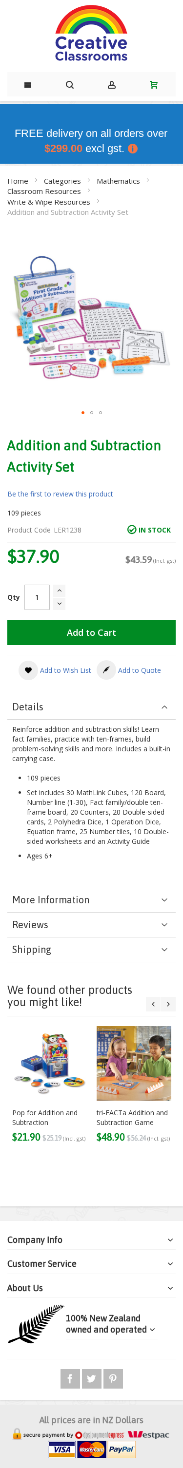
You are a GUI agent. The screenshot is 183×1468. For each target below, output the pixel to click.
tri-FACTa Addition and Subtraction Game (132, 1117)
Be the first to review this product (60, 493)
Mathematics (119, 181)
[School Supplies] (91, 33)
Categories (63, 181)
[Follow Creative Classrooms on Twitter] (92, 1377)
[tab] (91, 707)
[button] (83, 412)
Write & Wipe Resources (49, 202)
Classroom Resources (45, 191)
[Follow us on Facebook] (71, 1377)
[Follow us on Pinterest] (113, 1377)
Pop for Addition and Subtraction (45, 1117)
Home (18, 181)
